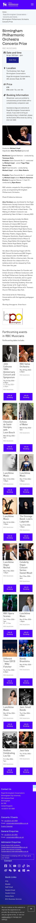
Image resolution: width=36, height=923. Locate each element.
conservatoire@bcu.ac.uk (15, 837)
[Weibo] (5, 870)
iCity (6, 881)
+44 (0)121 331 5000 (8, 809)
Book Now (12, 60)
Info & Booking (10, 396)
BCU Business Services (13, 899)
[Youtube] (14, 865)
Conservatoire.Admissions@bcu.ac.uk (14, 847)
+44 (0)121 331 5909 (11, 821)
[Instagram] (19, 865)
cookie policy (6, 917)
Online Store (9, 896)
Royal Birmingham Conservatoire (14, 14)
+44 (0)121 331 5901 (11, 835)
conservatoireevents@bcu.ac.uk (17, 823)
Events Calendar (7, 826)
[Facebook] (5, 865)
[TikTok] (23, 865)
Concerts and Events (10, 17)
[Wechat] (10, 870)
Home (4, 12)
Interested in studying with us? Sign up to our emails (16, 857)
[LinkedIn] (28, 865)
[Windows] (23, 870)
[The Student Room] (14, 870)
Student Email (10, 890)
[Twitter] (10, 865)
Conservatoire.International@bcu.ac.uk (14, 851)
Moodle (7, 884)
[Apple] (19, 870)
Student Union (10, 893)
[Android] (28, 870)
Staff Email (9, 887)
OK (31, 909)
